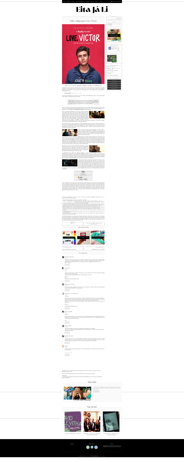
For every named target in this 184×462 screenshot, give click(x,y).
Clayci (66, 346)
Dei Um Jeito (114, 80)
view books (118, 50)
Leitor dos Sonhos (114, 86)
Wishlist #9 (109, 73)
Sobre (92, 1)
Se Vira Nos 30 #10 (110, 72)
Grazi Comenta (114, 82)
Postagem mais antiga (99, 247)
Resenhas (68, 1)
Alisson (113, 47)
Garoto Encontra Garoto (111, 66)
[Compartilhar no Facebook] (72, 223)
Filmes (73, 1)
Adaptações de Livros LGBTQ (76, 93)
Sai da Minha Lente (68, 352)
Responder (67, 290)
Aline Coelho (68, 325)
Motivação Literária (70, 284)
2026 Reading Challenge (114, 45)
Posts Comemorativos (80, 1)
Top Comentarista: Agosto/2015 (112, 75)
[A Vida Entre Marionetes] (114, 62)
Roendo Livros (114, 88)
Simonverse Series (98, 223)
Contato (101, 1)
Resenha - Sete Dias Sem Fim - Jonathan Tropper (114, 68)
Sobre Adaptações (94, 224)
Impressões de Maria (114, 84)
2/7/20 (66, 347)
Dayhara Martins (69, 336)
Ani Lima (67, 268)
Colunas (87, 1)
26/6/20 (66, 294)
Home (64, 1)
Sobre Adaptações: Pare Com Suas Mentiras (114, 35)
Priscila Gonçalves (69, 257)
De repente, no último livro (71, 293)
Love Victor (88, 223)
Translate (110, 25)
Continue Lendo (96, 391)
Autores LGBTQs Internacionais (69, 249)
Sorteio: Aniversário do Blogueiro (112, 70)
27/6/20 (66, 312)
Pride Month (93, 223)
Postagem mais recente (67, 247)
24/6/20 (66, 269)
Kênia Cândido (68, 311)
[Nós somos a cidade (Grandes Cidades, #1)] (109, 61)
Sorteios (96, 1)
